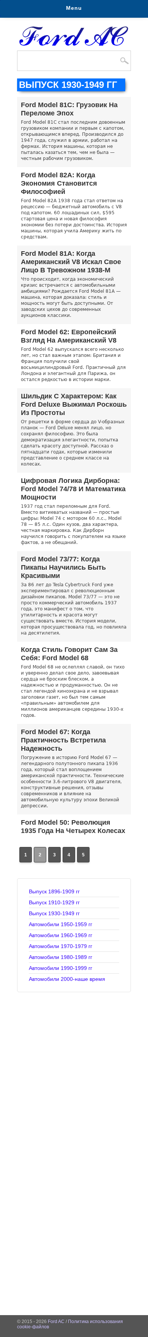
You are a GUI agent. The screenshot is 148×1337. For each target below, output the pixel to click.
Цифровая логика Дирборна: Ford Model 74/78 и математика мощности (73, 489)
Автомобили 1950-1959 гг (60, 924)
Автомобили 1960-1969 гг (60, 935)
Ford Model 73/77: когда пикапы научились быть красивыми (63, 567)
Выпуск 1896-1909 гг (54, 891)
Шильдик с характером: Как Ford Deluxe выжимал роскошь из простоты (74, 404)
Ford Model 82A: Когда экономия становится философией (59, 183)
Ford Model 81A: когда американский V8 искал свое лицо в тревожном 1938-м (71, 262)
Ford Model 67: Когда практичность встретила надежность (63, 740)
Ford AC (56, 1321)
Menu (74, 8)
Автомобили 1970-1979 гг (60, 946)
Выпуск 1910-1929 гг (54, 902)
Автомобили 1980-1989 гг (60, 957)
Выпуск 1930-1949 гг (54, 913)
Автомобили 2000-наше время (67, 979)
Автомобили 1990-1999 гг (60, 968)
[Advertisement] (74, 1069)
